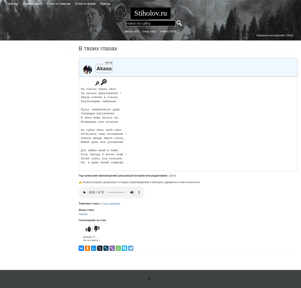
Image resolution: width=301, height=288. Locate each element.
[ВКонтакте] (81, 248)
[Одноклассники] (87, 248)
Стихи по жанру (33, 3)
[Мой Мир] (93, 248)
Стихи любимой (110, 203)
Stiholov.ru (150, 13)
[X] (99, 248)
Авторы (13, 3)
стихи (145, 31)
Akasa (104, 68)
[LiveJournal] (106, 248)
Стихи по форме (85, 3)
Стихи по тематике (59, 3)
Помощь (105, 3)
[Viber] (112, 248)
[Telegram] (130, 248)
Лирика (83, 214)
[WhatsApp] (118, 248)
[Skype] (124, 248)
